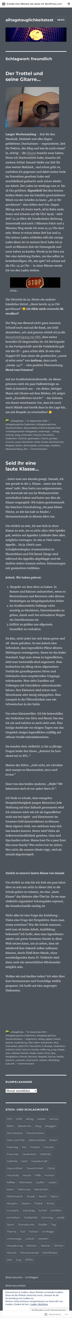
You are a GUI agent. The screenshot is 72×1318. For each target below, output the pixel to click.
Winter (58, 1245)
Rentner (32, 1056)
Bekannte (24, 1126)
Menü (61, 19)
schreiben (13, 1217)
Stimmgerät (30, 445)
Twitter (33, 1231)
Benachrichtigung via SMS (23, 337)
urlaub (29, 1238)
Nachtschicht (56, 442)
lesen (10, 1189)
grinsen (53, 438)
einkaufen (26, 435)
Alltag (56, 431)
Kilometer (25, 1182)
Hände (35, 1049)
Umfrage (48, 1231)
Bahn (37, 1042)
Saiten (18, 445)
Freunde (12, 1154)
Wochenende (29, 1252)
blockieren (47, 1042)
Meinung (24, 1189)
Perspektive (12, 1056)
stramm (10, 1060)
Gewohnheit (35, 1168)
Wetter (45, 1245)
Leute (17, 442)
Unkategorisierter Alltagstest (21, 431)
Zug (18, 1259)
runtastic (13, 1210)
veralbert (55, 445)
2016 (19, 1119)
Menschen (27, 442)
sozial (60, 1217)
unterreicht (32, 1060)
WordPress (50, 1252)
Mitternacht (15, 1196)
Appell (49, 1039)
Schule (52, 1056)
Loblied (15, 1053)
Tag (53, 1224)
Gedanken (11, 438)
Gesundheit (15, 1168)
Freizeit (37, 435)
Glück (51, 1168)
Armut (54, 1119)
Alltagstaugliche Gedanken (21, 424)
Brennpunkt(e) (16, 1285)
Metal (37, 442)
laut (8, 1053)
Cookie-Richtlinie (39, 1304)
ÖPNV (29, 1259)
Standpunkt (26, 1224)
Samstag (29, 1210)
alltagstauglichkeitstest (29, 20)
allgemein (31, 1039)
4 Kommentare (25, 1063)
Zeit (25, 449)
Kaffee (11, 1182)
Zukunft (10, 1063)
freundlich (48, 435)
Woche (11, 1252)
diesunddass (31, 427)
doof (20, 1046)
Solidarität (31, 1217)
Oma (47, 1053)
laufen (40, 1182)
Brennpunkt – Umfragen (22, 1277)
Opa (53, 1053)
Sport (10, 1224)
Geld (17, 1049)
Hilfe (38, 1175)
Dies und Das (16, 1140)
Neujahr (12, 1203)
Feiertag (12, 1147)
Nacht (43, 1196)
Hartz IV (25, 1049)
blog (17, 435)
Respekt (10, 445)
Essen (53, 1140)
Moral (40, 1053)
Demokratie (15, 1133)
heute (27, 1175)
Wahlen (31, 1245)
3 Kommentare (39, 449)
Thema (11, 1231)
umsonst (20, 1060)
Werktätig (53, 1060)
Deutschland (35, 1133)
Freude (48, 1147)
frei (24, 1147)
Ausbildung (20, 1042)
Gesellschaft (39, 1161)
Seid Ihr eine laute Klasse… (22, 466)
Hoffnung (45, 1049)
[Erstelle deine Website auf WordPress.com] (36, 4)
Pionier (23, 1056)
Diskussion (11, 1046)
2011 (9, 1119)
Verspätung (15, 1245)
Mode (33, 1053)
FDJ (26, 1046)
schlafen (56, 1210)
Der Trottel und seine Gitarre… (24, 76)
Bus (56, 1042)
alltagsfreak (17, 420)
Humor (9, 442)
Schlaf (43, 1210)
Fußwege (47, 1046)
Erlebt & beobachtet (49, 427)
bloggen (50, 1126)
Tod (22, 1231)
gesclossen (34, 438)
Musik (44, 442)
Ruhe (50, 1203)
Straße (60, 1056)
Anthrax (10, 435)
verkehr (43, 1060)
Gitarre (31, 153)
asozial (9, 1042)
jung (53, 1049)
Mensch (24, 1053)
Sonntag (47, 1217)
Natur (54, 1196)
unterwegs (44, 431)
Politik (38, 1203)
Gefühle (22, 438)
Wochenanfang (14, 449)
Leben (52, 1182)
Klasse (60, 1049)
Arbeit (57, 1039)
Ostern (26, 1203)
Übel (30, 1042)
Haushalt (13, 1175)
